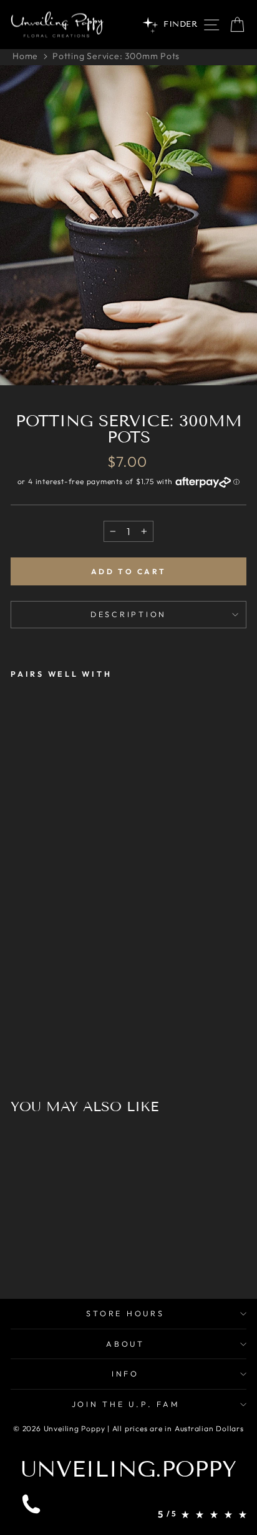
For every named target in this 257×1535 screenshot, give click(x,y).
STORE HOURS (125, 1313)
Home (25, 56)
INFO (125, 1373)
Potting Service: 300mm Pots (116, 56)
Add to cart (129, 571)
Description (128, 614)
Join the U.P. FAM (126, 1404)
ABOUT (125, 1344)
